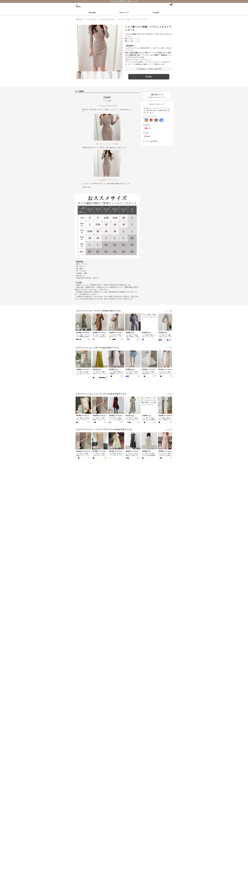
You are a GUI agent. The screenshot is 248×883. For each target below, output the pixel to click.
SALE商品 (156, 12)
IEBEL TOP (79, 19)
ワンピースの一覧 (91, 19)
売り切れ (149, 77)
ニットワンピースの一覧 (106, 19)
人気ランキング (124, 12)
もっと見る (169, 310)
